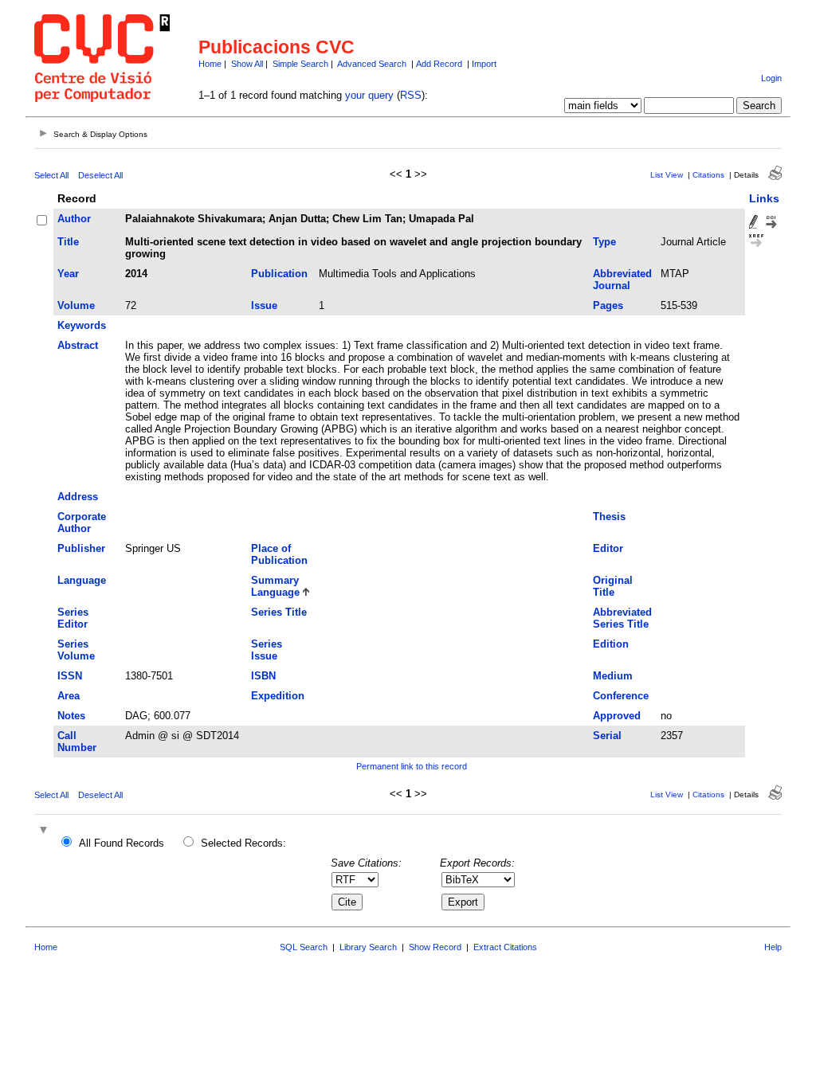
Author (74, 219)
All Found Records (121, 843)
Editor (608, 548)
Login (771, 78)
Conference (621, 696)
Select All (51, 175)
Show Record (435, 947)
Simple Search (300, 63)
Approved (617, 716)
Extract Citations (505, 947)
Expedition (277, 696)
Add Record (439, 63)
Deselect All (100, 175)
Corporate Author (81, 522)
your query (369, 95)
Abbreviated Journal (622, 280)
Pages (608, 305)
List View (666, 174)
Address (77, 497)
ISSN (69, 676)
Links (764, 198)
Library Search (368, 947)
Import (484, 63)
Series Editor (72, 618)
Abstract (77, 345)
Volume (76, 305)
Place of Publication (279, 554)
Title (68, 242)
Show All (247, 63)
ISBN (263, 676)
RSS (411, 95)
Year (68, 274)
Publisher (81, 548)
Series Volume (76, 650)
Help (773, 947)
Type (604, 242)
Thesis (609, 516)
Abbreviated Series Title (622, 618)
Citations (708, 174)
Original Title (613, 586)
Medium (613, 676)
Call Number (76, 741)
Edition (611, 644)
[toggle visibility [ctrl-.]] (45, 831)
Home (210, 63)
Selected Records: (243, 843)
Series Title (279, 612)
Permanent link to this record (411, 766)
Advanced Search (371, 63)
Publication (279, 274)
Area (68, 696)
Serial (607, 736)
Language (81, 580)
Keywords (81, 325)
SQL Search (304, 947)
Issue (264, 305)
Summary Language (275, 586)
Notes (71, 716)
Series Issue (266, 650)
